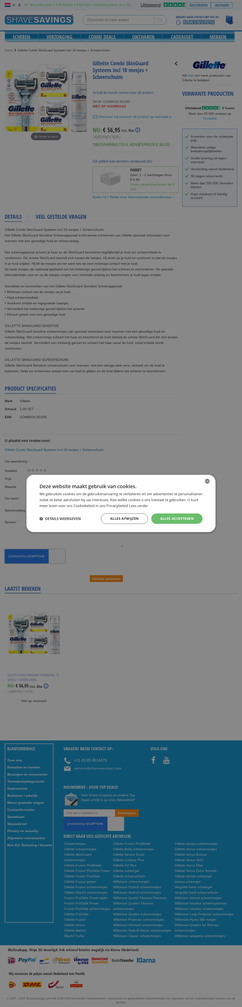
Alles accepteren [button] (177, 518)
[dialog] (121, 503)
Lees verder (138, 505)
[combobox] (207, 481)
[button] (60, 518)
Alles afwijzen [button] (124, 518)
